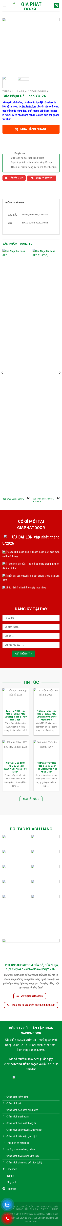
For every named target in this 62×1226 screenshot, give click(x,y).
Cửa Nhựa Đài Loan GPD (13, 498)
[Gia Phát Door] (30, 6)
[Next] (54, 46)
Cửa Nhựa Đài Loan (39, 91)
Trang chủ (7, 91)
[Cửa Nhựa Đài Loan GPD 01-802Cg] (46, 372)
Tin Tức (44, 1209)
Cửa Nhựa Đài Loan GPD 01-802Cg (43, 500)
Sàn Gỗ (19, 1209)
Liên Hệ (54, 1209)
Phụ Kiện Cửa (31, 1209)
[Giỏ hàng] (56, 6)
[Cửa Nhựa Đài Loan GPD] (15, 372)
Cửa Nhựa (22, 91)
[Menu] (4, 6)
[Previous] (8, 46)
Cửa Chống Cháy (49, 1207)
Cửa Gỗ (23, 1207)
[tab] (31, 202)
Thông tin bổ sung (14, 202)
